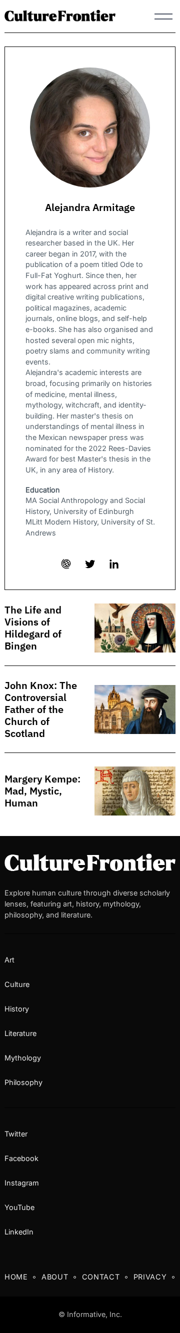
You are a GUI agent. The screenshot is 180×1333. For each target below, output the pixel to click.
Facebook (21, 1158)
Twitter (16, 1134)
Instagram (21, 1182)
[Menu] (164, 16)
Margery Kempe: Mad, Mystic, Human (42, 791)
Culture (17, 984)
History (16, 1008)
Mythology (22, 1058)
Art (9, 960)
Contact (101, 1276)
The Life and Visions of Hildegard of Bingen (33, 628)
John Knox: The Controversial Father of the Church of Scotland (40, 710)
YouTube (19, 1207)
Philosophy (23, 1082)
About (55, 1276)
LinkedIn (19, 1232)
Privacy (150, 1276)
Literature (20, 1033)
